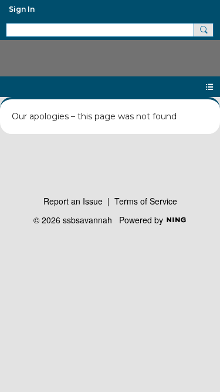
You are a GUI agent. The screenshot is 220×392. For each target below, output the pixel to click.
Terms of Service (145, 201)
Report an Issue (73, 201)
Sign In (22, 9)
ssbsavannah (110, 53)
